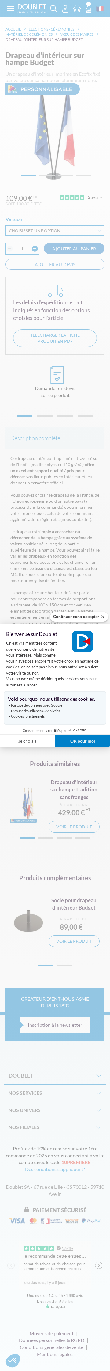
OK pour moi (82, 740)
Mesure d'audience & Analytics (35, 710)
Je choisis (27, 740)
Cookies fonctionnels (28, 716)
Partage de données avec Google (36, 705)
